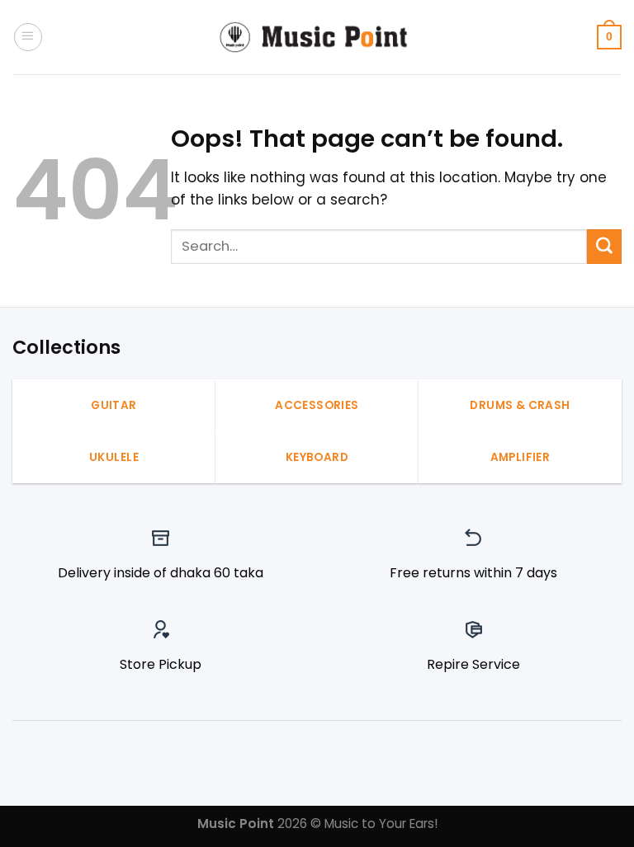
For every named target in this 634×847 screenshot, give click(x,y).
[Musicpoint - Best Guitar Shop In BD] (317, 37)
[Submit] (604, 246)
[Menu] (28, 37)
